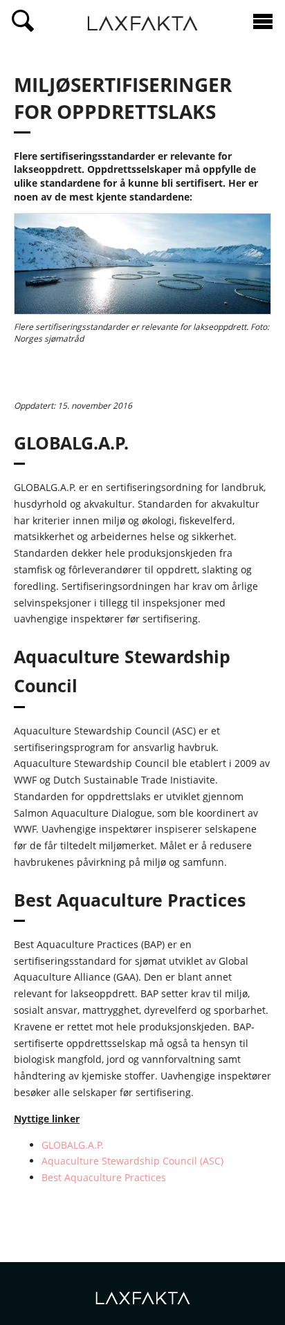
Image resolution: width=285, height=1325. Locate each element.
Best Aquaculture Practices (104, 1177)
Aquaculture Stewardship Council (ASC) (132, 1160)
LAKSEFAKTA (142, 25)
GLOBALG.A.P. (73, 1144)
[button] (22, 21)
